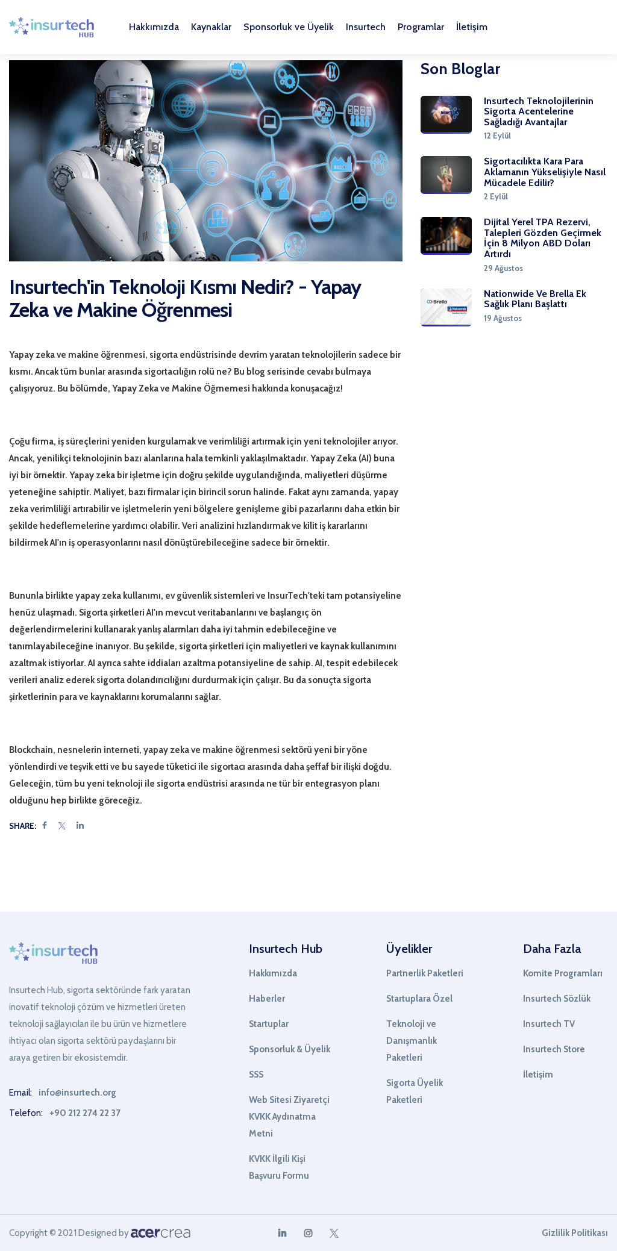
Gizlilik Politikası (575, 1233)
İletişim (471, 27)
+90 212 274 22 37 (85, 1113)
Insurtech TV (549, 1024)
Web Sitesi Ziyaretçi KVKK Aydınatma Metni (289, 1116)
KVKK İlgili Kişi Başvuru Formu (279, 1167)
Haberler (267, 998)
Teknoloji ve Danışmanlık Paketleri (411, 1041)
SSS (256, 1074)
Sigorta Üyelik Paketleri (414, 1091)
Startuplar (269, 1024)
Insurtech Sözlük (556, 998)
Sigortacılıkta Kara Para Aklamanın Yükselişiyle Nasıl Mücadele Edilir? (545, 172)
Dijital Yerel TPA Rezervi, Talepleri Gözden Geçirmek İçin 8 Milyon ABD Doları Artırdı (542, 238)
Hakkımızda (273, 973)
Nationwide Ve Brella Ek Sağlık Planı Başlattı (535, 299)
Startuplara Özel (419, 998)
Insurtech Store (554, 1049)
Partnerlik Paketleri (424, 973)
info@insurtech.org (77, 1092)
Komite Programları (563, 973)
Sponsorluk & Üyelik (289, 1049)
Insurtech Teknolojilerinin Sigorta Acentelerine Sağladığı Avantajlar (539, 112)
